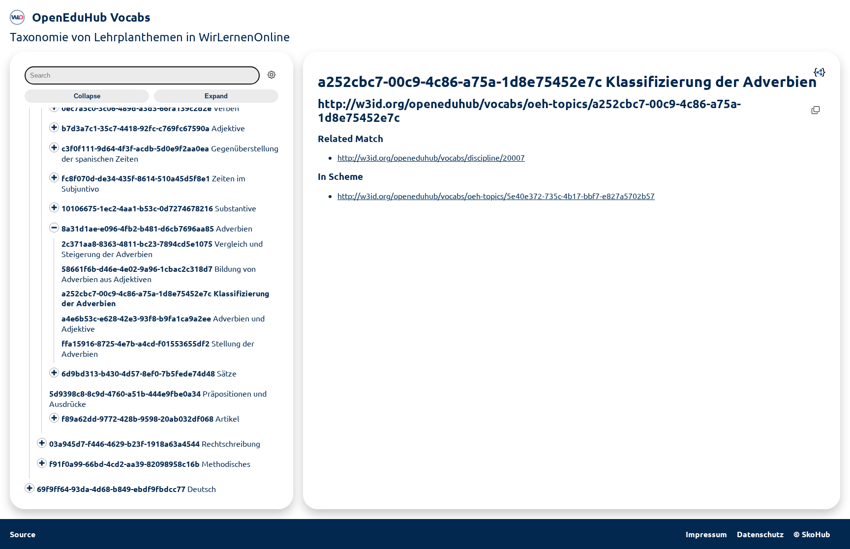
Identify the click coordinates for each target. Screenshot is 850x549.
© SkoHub (811, 534)
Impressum (706, 534)
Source (22, 534)
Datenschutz (760, 534)
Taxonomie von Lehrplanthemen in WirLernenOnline (150, 36)
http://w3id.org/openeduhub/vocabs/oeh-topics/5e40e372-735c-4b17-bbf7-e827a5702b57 (496, 196)
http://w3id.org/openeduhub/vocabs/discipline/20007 (431, 157)
